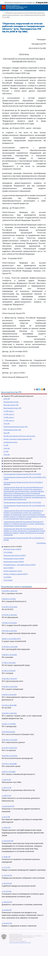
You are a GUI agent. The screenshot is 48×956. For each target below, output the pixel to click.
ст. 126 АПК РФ (7, 902)
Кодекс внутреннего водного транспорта (19, 436)
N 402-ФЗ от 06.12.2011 (9, 678)
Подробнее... (41, 543)
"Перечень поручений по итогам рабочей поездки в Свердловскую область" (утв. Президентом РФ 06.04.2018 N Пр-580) (23, 15)
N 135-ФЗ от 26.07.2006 (9, 686)
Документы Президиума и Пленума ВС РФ (20, 471)
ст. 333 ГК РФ (6, 780)
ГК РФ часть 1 (9, 411)
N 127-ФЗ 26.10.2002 (8, 732)
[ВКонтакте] (37, 389)
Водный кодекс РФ (11, 405)
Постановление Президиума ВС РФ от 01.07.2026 (22, 474)
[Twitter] (39, 389)
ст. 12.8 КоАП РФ (7, 841)
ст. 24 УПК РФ (6, 891)
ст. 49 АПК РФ (6, 910)
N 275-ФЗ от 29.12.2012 (9, 631)
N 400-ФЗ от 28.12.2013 (9, 591)
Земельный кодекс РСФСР (14, 561)
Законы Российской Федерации (16, 461)
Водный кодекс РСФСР (12, 549)
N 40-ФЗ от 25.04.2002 (9, 607)
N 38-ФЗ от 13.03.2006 (9, 655)
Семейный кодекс (10, 442)
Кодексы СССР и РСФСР (13, 546)
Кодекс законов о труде (13, 571)
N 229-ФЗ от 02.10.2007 (10, 756)
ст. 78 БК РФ (6, 827)
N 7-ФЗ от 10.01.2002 (9, 663)
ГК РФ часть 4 (9, 420)
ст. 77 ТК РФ (6, 867)
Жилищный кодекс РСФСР (14, 558)
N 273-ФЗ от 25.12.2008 (9, 647)
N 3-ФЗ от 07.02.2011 (8, 670)
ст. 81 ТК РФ (6, 817)
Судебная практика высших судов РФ (18, 458)
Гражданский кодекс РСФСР (15, 555)
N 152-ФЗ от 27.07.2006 (9, 740)
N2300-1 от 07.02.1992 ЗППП (11, 639)
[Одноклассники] (42, 389)
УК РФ (6, 451)
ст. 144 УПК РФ (7, 875)
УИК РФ (7, 448)
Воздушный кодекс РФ (12, 408)
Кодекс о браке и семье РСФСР (16, 574)
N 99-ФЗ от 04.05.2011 (9, 694)
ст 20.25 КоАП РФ (8, 806)
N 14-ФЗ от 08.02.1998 (9, 705)
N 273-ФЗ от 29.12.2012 (9, 615)
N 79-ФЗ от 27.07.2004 (9, 623)
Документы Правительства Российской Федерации (23, 466)
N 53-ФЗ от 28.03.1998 (9, 764)
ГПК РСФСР (8, 552)
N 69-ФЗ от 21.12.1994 (9, 599)
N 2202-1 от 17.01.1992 (9, 724)
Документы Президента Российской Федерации (22, 463)
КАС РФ (6, 433)
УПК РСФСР (8, 580)
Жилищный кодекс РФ (12, 430)
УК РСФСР (7, 577)
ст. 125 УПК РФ (7, 883)
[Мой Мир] (44, 389)
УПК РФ (7, 454)
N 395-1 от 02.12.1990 (8, 772)
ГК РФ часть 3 (9, 417)
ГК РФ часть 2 (9, 414)
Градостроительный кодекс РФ (15, 427)
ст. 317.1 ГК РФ (6, 787)
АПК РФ (7, 399)
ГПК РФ (6, 423)
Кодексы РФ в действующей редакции (18, 396)
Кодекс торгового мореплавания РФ (18, 439)
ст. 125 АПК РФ (7, 923)
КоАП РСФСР (9, 568)
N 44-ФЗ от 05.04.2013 (9, 748)
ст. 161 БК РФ (6, 857)
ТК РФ (6, 445)
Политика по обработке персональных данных (20, 942)
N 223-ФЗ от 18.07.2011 (9, 713)
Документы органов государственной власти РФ (22, 469)
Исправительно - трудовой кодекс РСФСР (20, 565)
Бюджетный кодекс (11, 402)
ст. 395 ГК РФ (6, 795)
